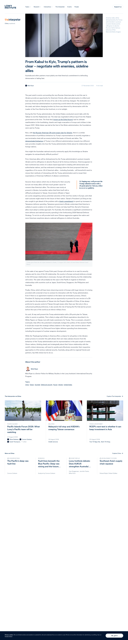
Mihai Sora (72, 473)
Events (69, 7)
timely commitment (66, 201)
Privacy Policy (8, 636)
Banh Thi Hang (105, 442)
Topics (27, 7)
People (76, 7)
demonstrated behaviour (34, 141)
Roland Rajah (104, 473)
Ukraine (60, 385)
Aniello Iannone (53, 442)
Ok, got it (114, 636)
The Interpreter (60, 7)
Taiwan (32, 385)
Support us (118, 7)
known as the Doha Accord (63, 120)
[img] (26, 85)
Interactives (47, 7)
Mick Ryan (31, 85)
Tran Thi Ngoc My (94, 442)
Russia (55, 385)
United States (68, 385)
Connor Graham (27, 439)
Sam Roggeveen (74, 471)
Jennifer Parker (84, 471)
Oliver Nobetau (14, 439)
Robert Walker (112, 473)
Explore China (116, 453)
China (6, 23)
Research (36, 7)
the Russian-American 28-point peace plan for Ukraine (52, 133)
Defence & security (46, 385)
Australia (37, 385)
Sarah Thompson (15, 442)
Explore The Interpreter (114, 396)
